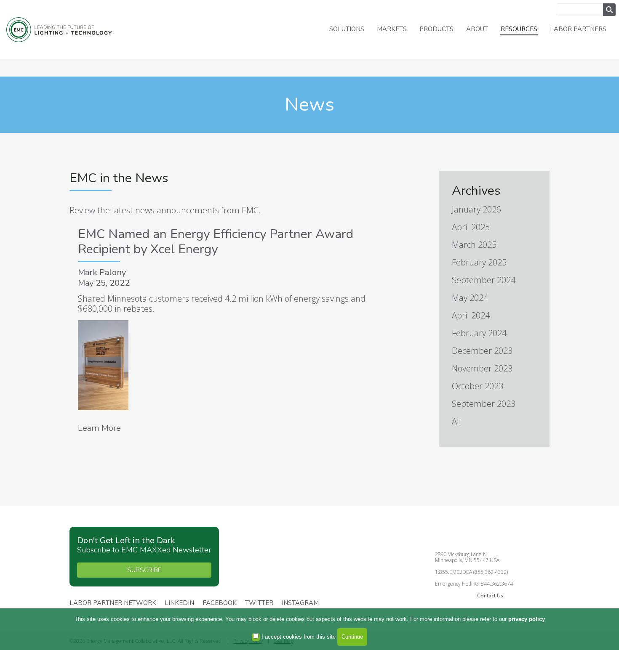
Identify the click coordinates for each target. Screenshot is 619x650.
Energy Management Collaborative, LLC (59, 29)
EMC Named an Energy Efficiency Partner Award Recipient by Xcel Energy (215, 242)
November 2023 (482, 368)
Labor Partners (578, 29)
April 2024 (471, 315)
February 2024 (479, 333)
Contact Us (490, 595)
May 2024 (470, 297)
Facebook (220, 603)
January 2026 (476, 209)
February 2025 (479, 262)
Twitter (259, 603)
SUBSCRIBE (144, 570)
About (477, 29)
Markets (392, 29)
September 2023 (483, 403)
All (456, 421)
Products (436, 29)
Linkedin (179, 603)
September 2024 (483, 280)
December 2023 (482, 350)
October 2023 (477, 386)
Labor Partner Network (112, 603)
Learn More (99, 428)
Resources (519, 29)
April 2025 (471, 227)
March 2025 (474, 244)
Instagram (300, 603)
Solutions (346, 29)
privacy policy (526, 619)
